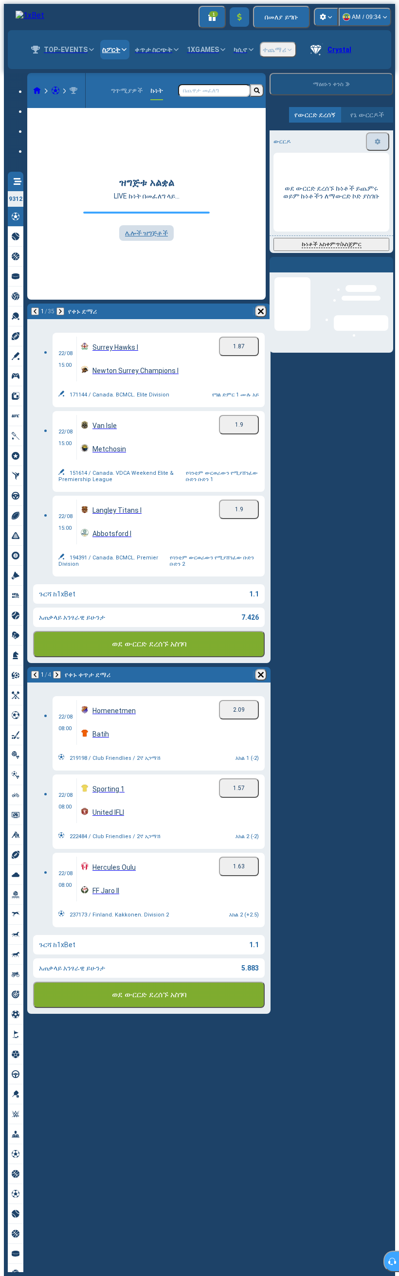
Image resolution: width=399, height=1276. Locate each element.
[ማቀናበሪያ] (326, 17)
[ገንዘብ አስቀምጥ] (239, 17)
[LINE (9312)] (37, 90)
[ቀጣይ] (60, 311)
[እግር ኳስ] (55, 90)
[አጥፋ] (261, 311)
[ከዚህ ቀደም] (35, 311)
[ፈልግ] (257, 90)
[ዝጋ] (385, 272)
